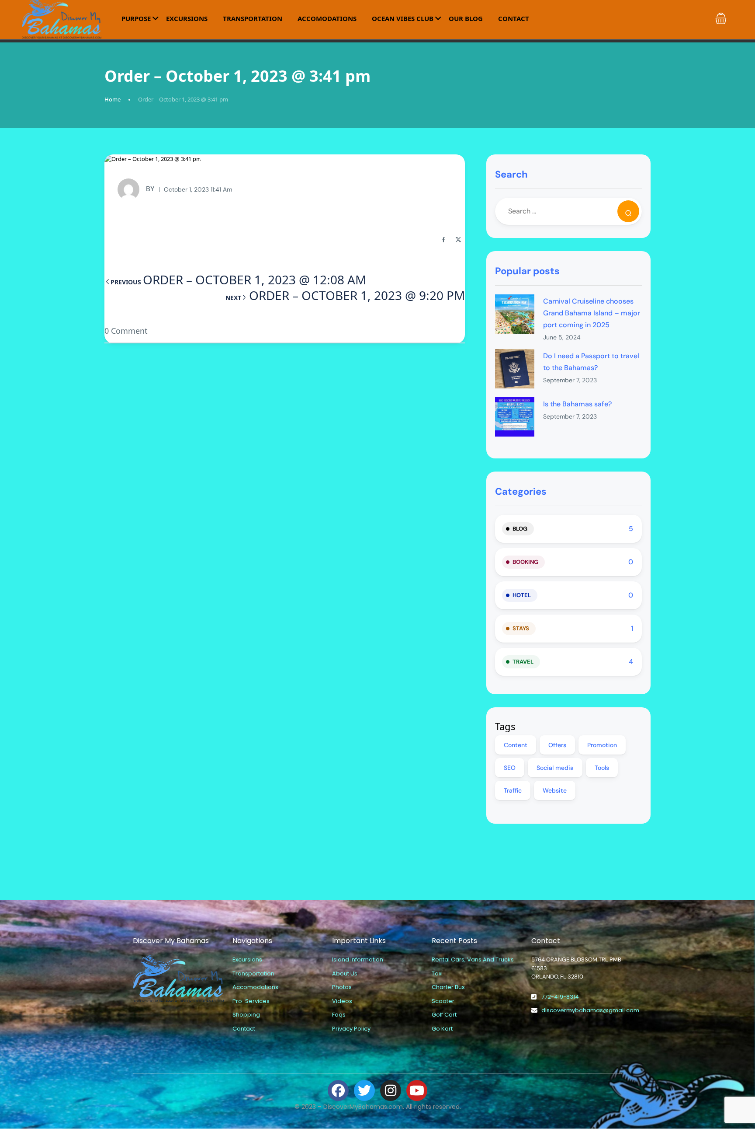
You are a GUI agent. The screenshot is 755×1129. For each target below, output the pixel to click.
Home (112, 99)
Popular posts (527, 271)
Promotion (602, 745)
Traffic (513, 790)
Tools (602, 768)
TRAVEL (523, 661)
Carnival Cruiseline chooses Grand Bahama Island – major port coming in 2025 (591, 313)
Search (511, 174)
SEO (510, 768)
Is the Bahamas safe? (577, 404)
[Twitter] (364, 1090)
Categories (521, 491)
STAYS (521, 628)
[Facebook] (338, 1090)
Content (515, 745)
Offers (557, 745)
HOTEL (522, 595)
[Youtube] (416, 1090)
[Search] (628, 211)
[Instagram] (390, 1090)
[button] (721, 18)
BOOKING (525, 562)
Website (555, 790)
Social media (555, 768)
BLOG (520, 528)
